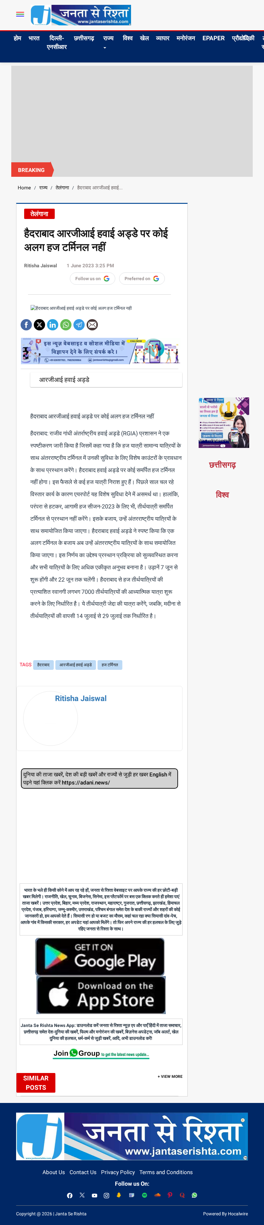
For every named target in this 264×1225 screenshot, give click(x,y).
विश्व (128, 38)
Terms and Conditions (166, 1172)
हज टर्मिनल (110, 664)
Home (24, 188)
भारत (34, 38)
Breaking (31, 170)
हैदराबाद (43, 664)
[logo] (81, 14)
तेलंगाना (62, 188)
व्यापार (162, 38)
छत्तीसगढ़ (84, 38)
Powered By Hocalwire (225, 1213)
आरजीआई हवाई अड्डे (76, 664)
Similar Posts (36, 1082)
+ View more (170, 1076)
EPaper (214, 38)
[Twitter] (39, 322)
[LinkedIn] (52, 322)
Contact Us (83, 1172)
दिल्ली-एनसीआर (57, 42)
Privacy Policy (118, 1172)
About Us (53, 1172)
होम (17, 38)
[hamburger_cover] (20, 14)
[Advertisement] (132, 114)
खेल (144, 38)
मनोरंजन (186, 38)
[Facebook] (26, 322)
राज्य (108, 38)
